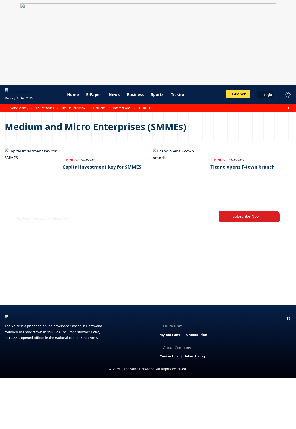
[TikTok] (284, 108)
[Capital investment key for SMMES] (31, 164)
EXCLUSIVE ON (50, 207)
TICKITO (144, 108)
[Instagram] (279, 108)
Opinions (99, 108)
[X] (268, 108)
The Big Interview (73, 108)
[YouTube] (274, 108)
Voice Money (19, 108)
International (122, 108)
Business (69, 160)
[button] (280, 95)
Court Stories (45, 108)
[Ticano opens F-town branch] (179, 164)
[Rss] (289, 108)
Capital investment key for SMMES (101, 167)
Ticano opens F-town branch (242, 167)
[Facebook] (263, 108)
